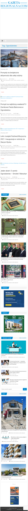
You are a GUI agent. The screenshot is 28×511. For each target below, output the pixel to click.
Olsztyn (11, 80)
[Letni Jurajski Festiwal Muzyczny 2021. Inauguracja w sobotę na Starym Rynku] (14, 129)
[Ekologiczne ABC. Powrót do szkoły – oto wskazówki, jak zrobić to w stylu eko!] (13, 203)
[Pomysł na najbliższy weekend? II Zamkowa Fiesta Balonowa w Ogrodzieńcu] (14, 97)
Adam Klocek (4, 146)
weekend (8, 114)
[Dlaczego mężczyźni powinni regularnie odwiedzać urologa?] (5, 380)
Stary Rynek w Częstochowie (9, 148)
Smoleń (15, 80)
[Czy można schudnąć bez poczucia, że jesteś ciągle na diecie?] (5, 372)
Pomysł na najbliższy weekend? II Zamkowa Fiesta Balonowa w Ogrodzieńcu (13, 107)
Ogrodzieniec (7, 80)
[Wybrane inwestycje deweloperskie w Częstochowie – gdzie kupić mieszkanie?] (13, 450)
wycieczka (18, 80)
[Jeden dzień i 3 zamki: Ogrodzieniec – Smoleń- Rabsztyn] (14, 163)
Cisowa (3, 80)
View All (22, 194)
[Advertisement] (14, 23)
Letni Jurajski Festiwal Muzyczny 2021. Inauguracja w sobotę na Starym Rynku (13, 139)
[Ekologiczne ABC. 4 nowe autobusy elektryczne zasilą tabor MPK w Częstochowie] (13, 271)
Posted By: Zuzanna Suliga (6, 113)
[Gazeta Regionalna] (2, 41)
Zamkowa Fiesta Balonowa (15, 114)
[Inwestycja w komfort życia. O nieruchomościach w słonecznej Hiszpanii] (13, 469)
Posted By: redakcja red (5, 177)
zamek (6, 179)
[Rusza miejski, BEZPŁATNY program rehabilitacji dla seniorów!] (13, 346)
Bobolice (9, 146)
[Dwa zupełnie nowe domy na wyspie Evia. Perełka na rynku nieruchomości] (13, 412)
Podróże (8, 178)
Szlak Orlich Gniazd (21, 178)
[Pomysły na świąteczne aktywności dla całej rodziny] (14, 58)
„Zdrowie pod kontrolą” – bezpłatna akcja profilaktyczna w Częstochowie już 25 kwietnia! (18, 363)
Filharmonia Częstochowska (16, 146)
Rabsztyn (12, 178)
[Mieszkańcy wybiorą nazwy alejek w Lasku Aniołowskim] (5, 437)
